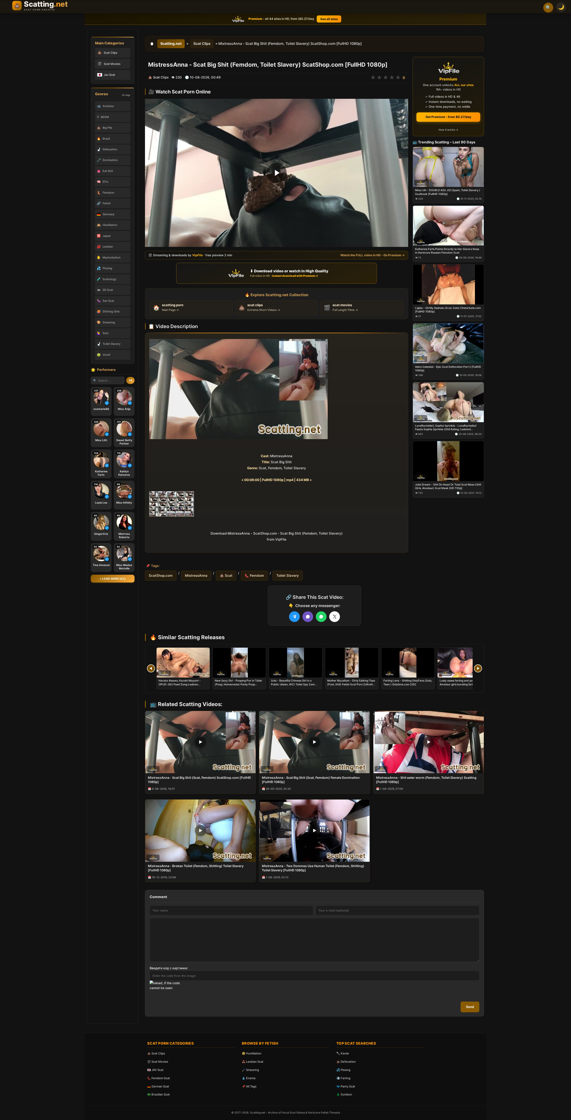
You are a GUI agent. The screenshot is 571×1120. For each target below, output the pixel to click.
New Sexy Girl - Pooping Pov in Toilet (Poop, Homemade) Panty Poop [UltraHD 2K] (238, 684)
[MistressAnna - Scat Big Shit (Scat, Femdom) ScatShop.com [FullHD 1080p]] (200, 742)
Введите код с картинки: (169, 968)
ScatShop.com (161, 575)
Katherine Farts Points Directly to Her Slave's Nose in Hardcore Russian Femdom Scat (447, 250)
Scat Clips (202, 43)
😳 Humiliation (251, 1053)
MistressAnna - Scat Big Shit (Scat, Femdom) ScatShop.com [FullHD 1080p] (199, 780)
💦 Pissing (343, 1070)
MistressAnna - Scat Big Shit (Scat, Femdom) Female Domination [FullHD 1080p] (311, 780)
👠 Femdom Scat (158, 1078)
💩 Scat (226, 575)
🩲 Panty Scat (345, 1086)
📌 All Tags (249, 1086)
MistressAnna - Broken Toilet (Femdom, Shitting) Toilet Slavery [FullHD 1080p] (196, 868)
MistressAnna (196, 575)
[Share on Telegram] (294, 616)
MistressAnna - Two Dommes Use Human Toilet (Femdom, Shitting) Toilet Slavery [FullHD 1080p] (313, 868)
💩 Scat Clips (156, 1053)
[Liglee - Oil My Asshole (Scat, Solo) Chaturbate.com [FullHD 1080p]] (448, 284)
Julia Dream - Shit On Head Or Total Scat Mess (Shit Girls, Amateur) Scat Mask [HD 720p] (448, 486)
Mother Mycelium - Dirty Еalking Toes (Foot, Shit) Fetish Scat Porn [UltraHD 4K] (351, 684)
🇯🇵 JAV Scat (155, 1070)
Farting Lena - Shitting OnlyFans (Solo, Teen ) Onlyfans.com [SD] (407, 682)
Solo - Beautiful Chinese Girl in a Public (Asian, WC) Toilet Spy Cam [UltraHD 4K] (293, 684)
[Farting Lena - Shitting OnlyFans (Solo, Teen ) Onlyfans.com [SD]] (407, 663)
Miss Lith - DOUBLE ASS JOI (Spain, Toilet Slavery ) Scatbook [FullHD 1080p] (447, 191)
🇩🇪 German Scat (158, 1086)
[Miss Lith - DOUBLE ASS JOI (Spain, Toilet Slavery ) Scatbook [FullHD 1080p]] (448, 167)
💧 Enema (248, 1078)
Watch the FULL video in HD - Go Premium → (372, 255)
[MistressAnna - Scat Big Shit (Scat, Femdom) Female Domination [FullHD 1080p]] (314, 742)
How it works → (448, 129)
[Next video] (478, 668)
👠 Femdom (254, 575)
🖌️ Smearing (250, 1070)
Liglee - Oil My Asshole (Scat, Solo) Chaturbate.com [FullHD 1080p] (448, 309)
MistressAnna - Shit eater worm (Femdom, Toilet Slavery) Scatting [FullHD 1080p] (426, 780)
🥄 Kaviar (342, 1053)
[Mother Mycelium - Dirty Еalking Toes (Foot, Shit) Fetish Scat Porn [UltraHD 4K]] (351, 663)
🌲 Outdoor (344, 1094)
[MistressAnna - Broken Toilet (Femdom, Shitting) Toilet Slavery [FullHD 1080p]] (200, 831)
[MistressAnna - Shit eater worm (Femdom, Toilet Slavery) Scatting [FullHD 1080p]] (428, 742)
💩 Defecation (346, 1061)
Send (470, 1007)
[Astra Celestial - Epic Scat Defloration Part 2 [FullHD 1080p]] (448, 343)
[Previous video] (151, 668)
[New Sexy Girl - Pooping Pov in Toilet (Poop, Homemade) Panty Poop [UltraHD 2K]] (239, 663)
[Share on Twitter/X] (334, 616)
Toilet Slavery (287, 575)
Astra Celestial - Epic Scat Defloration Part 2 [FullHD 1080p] (448, 368)
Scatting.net (171, 43)
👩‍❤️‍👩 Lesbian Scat (252, 1061)
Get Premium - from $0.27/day (448, 117)
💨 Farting (343, 1078)
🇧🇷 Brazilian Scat (158, 1094)
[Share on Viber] (307, 616)
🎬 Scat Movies (157, 1061)
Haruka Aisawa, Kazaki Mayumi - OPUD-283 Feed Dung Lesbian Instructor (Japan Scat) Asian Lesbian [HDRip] (182, 686)
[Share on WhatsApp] (321, 616)
